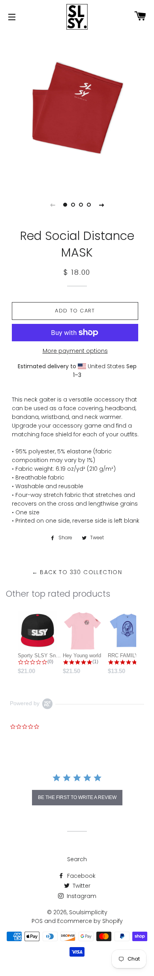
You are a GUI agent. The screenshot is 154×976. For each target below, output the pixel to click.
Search (77, 859)
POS (37, 921)
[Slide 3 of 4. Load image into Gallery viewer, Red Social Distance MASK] (81, 205)
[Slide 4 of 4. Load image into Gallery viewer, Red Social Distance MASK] (89, 205)
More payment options (75, 351)
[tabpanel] (77, 109)
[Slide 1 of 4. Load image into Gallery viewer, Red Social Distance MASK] (65, 205)
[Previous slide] (52, 204)
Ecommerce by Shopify (90, 921)
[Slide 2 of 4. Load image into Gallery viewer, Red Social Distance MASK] (73, 205)
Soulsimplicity (88, 912)
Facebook (81, 876)
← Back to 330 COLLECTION (77, 572)
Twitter (80, 886)
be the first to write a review (77, 797)
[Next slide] (101, 204)
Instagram (80, 896)
